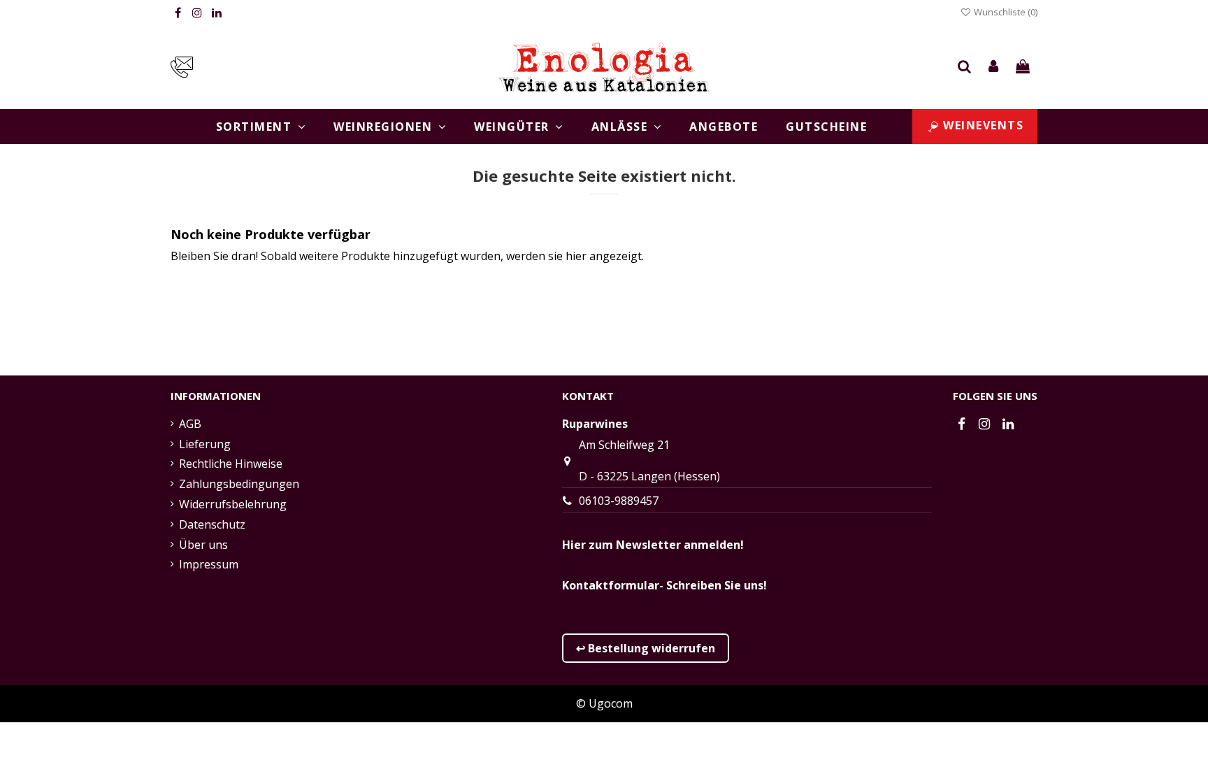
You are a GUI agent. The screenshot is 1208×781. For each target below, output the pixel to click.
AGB (190, 423)
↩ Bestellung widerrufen (645, 648)
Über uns (203, 544)
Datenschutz (212, 524)
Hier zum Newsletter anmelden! (653, 544)
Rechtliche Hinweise (230, 463)
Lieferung (205, 444)
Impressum (208, 564)
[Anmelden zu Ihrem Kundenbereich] (994, 67)
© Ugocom (604, 703)
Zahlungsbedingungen (239, 484)
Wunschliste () (1004, 12)
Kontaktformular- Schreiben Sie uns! (664, 585)
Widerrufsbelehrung (233, 504)
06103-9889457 (619, 500)
